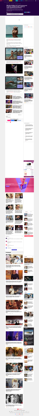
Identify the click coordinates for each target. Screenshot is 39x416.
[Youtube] (28, 27)
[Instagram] (26, 27)
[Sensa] (23, 411)
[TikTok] (30, 27)
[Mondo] (2, 0)
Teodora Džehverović (11, 39)
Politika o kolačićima (22, 412)
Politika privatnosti (27, 412)
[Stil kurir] (15, 411)
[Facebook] (25, 27)
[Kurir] (9, 411)
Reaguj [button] (8, 239)
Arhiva (25, 412)
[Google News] (31, 27)
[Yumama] (26, 411)
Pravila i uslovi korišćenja (18, 412)
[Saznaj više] (32, 256)
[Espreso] (11, 411)
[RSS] (32, 27)
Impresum (13, 412)
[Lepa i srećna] (19, 411)
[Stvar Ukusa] (29, 411)
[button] (22, 12)
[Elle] (13, 411)
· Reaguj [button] (26, 69)
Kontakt (14, 412)
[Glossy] (17, 411)
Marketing (11, 412)
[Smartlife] (21, 411)
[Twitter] (27, 27)
